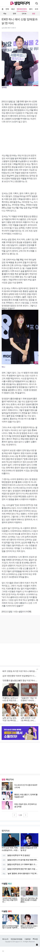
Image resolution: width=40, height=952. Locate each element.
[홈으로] (20, 3)
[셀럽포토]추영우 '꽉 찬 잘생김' (16, 855)
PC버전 (35, 939)
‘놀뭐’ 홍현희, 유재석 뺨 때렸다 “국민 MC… (20, 873)
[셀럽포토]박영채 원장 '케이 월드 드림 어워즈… (20, 869)
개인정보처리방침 (16, 939)
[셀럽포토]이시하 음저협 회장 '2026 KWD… (20, 859)
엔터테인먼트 (22, 9)
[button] (14, 815)
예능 (4, 13)
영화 (14, 13)
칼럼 (33, 13)
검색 (36, 3)
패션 (13, 9)
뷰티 (30, 9)
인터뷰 (24, 13)
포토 (36, 9)
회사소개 (5, 939)
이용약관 (27, 939)
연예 (7, 9)
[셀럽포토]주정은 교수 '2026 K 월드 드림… (20, 864)
